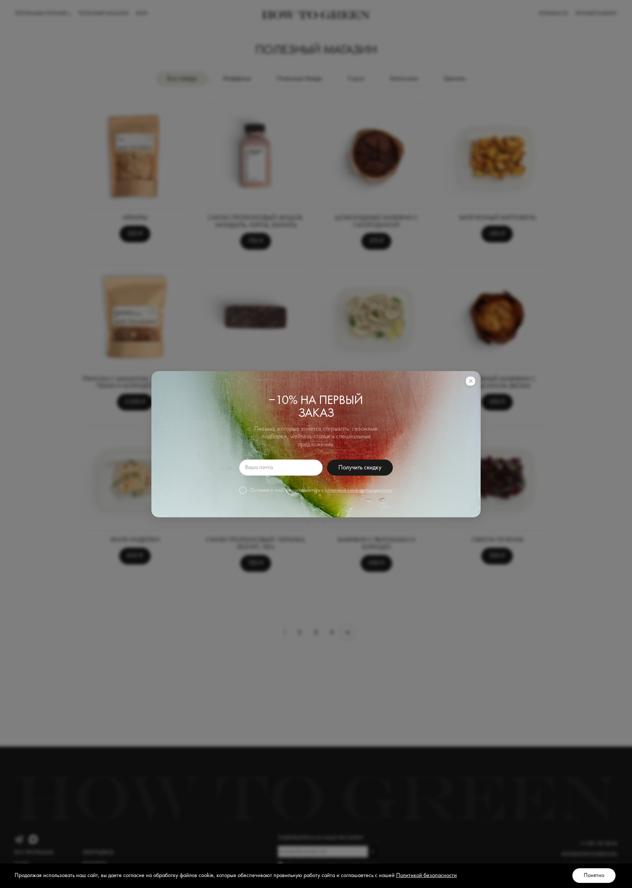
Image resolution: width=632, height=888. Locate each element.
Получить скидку (359, 467)
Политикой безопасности (426, 875)
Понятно (594, 875)
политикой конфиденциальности (358, 490)
